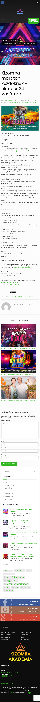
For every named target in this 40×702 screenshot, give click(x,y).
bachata (20, 570)
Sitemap (11, 693)
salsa (16, 587)
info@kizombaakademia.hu (22, 151)
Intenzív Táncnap (13, 102)
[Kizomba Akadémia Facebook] (20, 602)
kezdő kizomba (13, 296)
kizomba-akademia (8, 100)
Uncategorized (34, 102)
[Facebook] (2, 2)
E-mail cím (5, 448)
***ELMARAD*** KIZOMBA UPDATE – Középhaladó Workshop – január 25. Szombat (21, 522)
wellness (9, 590)
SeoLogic (28, 693)
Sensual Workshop (24, 102)
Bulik (6, 482)
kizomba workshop (28, 296)
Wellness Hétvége (10, 499)
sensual (26, 587)
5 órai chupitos (8, 570)
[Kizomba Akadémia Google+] (20, 617)
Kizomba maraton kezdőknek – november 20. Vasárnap (18, 374)
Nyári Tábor (8, 488)
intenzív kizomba (9, 574)
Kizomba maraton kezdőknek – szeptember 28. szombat (18, 400)
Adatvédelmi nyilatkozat (8, 683)
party (7, 587)
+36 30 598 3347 (15, 285)
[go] (34, 471)
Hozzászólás (6, 420)
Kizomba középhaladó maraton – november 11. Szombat (18, 348)
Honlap (3, 455)
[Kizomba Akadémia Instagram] (20, 610)
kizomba (20, 296)
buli (30, 571)
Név (3, 441)
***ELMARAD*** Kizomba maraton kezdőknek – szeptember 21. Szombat (22, 555)
